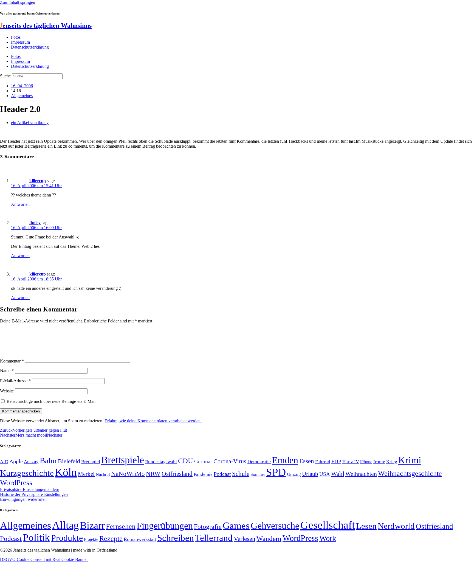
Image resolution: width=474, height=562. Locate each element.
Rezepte (111, 539)
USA (324, 474)
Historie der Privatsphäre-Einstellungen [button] (34, 494)
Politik (36, 537)
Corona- (203, 461)
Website (7, 391)
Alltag (65, 525)
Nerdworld (396, 526)
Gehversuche (275, 526)
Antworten (20, 204)
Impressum (20, 42)
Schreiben (175, 538)
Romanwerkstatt (140, 539)
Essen (306, 461)
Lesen (366, 526)
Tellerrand (214, 538)
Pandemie (203, 474)
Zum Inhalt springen (17, 2)
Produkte (67, 538)
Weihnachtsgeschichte (410, 473)
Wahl (337, 473)
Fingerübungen (165, 526)
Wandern (268, 538)
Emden (285, 460)
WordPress (16, 483)
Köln (66, 472)
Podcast (222, 474)
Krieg (391, 461)
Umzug (294, 474)
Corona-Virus (229, 461)
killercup (37, 180)
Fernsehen (121, 526)
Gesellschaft (327, 525)
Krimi (409, 460)
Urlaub (310, 474)
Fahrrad (322, 461)
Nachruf (103, 474)
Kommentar (12, 361)
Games (236, 525)
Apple (16, 461)
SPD (276, 472)
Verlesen (244, 538)
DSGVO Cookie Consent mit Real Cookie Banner (44, 559)
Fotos (16, 37)
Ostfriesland (177, 473)
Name (7, 370)
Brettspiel (90, 461)
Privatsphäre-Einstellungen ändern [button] (29, 489)
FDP (336, 461)
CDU (185, 461)
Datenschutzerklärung (30, 47)
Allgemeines (22, 95)
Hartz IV (350, 461)
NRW (153, 473)
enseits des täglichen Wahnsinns (46, 25)
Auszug (31, 461)
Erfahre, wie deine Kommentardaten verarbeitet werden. (153, 420)
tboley (35, 222)
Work (327, 538)
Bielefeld (69, 461)
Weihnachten (361, 473)
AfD (4, 461)
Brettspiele (122, 459)
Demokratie (259, 461)
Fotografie (208, 526)
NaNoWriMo (128, 473)
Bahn (48, 460)
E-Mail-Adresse (15, 380)
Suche (5, 76)
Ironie (379, 461)
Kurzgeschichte (27, 473)
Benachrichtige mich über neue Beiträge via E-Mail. (52, 401)
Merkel (86, 474)
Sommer (257, 474)
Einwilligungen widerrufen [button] (23, 499)
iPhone (366, 461)
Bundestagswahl (161, 461)
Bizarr (92, 525)
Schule (240, 473)
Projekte (91, 539)
